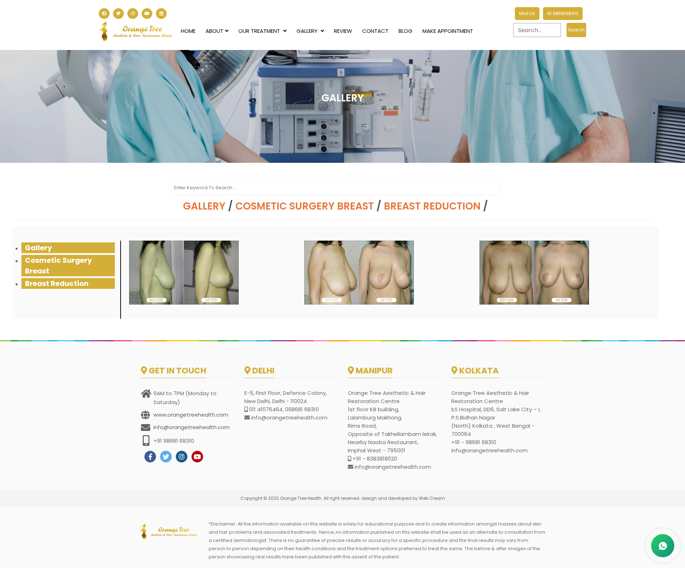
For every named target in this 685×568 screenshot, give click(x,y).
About (214, 31)
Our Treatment (259, 31)
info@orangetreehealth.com (191, 427)
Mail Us (527, 13)
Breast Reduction (432, 206)
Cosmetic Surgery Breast (304, 206)
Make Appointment (447, 31)
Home (188, 31)
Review (343, 31)
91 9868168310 (562, 13)
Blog (405, 31)
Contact (375, 31)
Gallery (307, 31)
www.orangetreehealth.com (190, 414)
